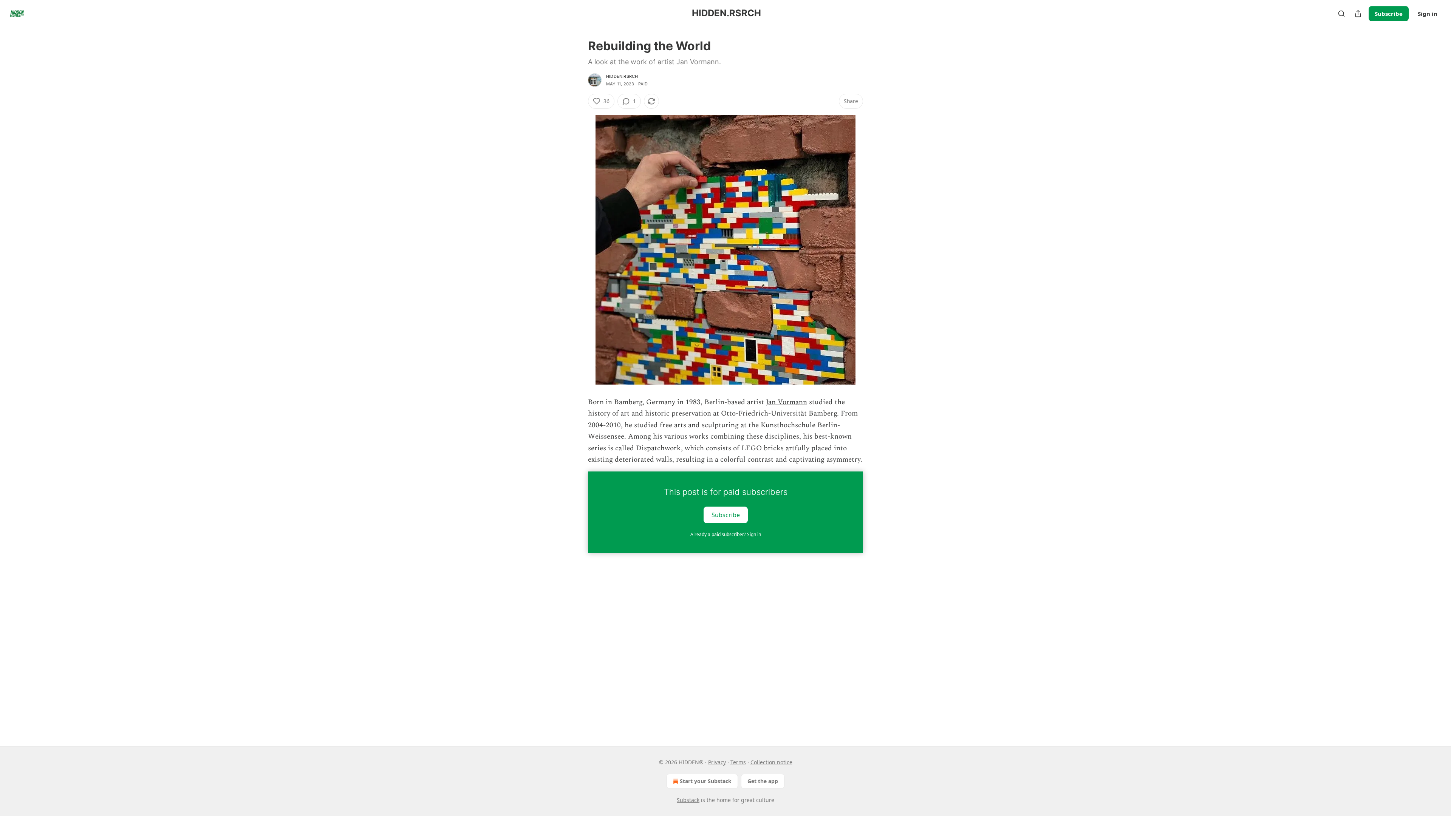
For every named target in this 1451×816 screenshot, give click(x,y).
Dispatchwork (658, 448)
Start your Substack (706, 781)
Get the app (762, 781)
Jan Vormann (786, 402)
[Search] (1341, 13)
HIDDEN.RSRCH (622, 76)
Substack (688, 800)
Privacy (717, 762)
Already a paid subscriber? (725, 534)
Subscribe (1389, 13)
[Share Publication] (1358, 13)
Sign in (1427, 13)
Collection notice (771, 762)
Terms (738, 762)
